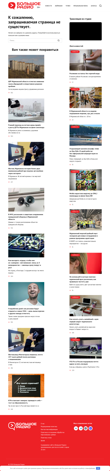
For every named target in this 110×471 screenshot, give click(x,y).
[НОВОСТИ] (86, 69)
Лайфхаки (58, 6)
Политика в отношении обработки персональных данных (52, 433)
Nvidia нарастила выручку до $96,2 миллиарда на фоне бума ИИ (83, 194)
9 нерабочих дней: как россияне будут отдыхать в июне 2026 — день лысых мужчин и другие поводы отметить (26, 311)
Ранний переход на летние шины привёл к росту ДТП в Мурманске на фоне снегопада (26, 126)
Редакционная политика (49, 426)
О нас (43, 424)
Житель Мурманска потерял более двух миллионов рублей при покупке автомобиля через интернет (25, 170)
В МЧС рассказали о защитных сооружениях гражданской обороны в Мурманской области (25, 216)
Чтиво (68, 6)
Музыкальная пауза (80, 6)
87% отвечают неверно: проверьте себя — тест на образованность (25, 401)
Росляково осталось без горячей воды (85, 73)
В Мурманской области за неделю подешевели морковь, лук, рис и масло (85, 112)
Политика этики (46, 438)
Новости (48, 6)
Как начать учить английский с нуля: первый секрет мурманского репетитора (84, 321)
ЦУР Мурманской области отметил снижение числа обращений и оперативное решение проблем (26, 83)
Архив (43, 441)
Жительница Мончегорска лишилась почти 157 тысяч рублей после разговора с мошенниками (25, 356)
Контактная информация (49, 429)
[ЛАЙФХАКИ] (86, 273)
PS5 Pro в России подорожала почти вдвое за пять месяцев (84, 362)
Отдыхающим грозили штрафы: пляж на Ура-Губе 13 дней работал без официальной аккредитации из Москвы (84, 152)
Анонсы (94, 6)
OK (98, 468)
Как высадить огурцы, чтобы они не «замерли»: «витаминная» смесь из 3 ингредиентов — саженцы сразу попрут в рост (24, 264)
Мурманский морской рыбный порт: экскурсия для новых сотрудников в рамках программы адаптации (84, 235)
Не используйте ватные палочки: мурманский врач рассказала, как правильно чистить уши (83, 279)
